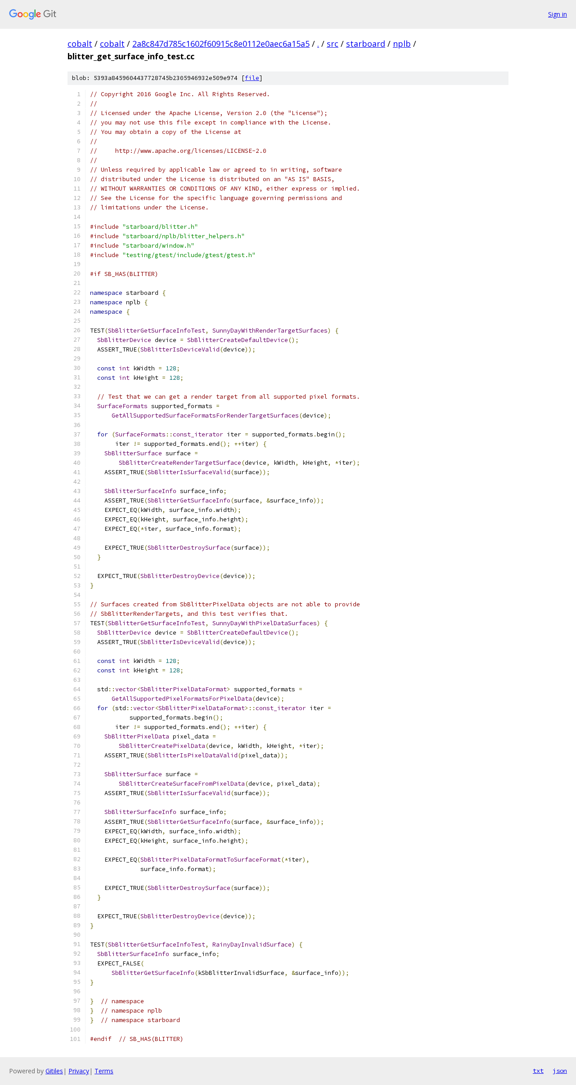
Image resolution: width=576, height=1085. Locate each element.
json (560, 1071)
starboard (365, 43)
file (252, 78)
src (332, 43)
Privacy (78, 1071)
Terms (103, 1071)
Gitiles (54, 1071)
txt (538, 1071)
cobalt (80, 43)
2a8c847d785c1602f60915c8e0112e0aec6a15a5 (221, 43)
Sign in (557, 14)
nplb (402, 43)
